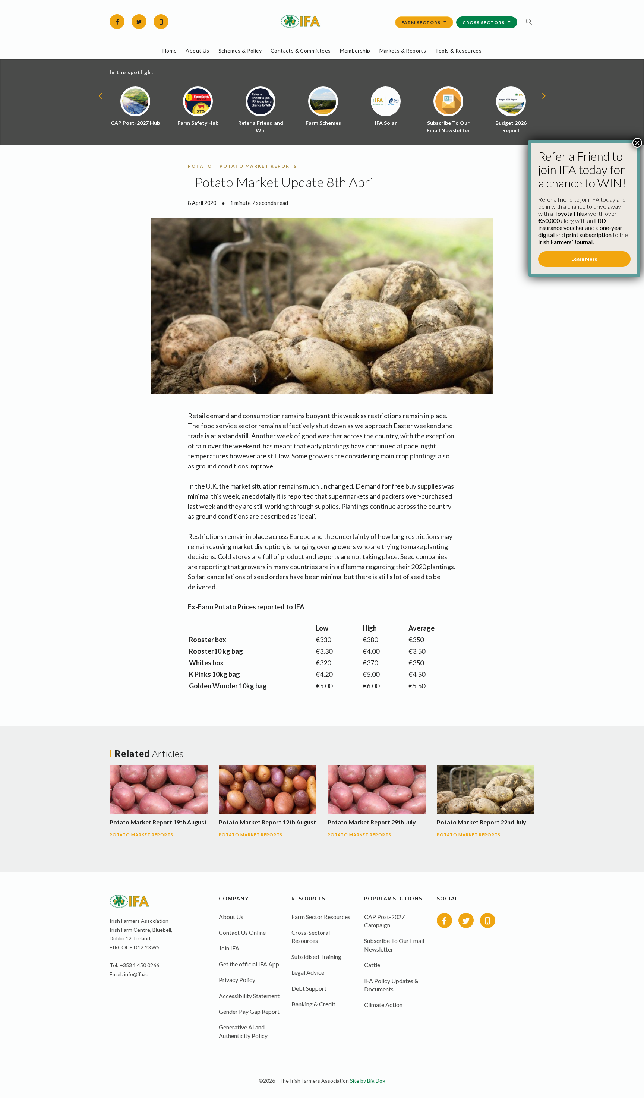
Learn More (584, 259)
